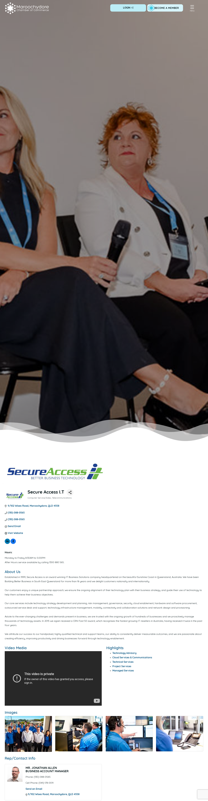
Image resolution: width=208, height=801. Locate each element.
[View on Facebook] (13, 543)
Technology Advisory (124, 653)
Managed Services (123, 671)
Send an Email (34, 789)
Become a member (166, 8)
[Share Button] (70, 492)
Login (127, 8)
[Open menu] (192, 7)
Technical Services (123, 662)
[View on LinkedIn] (7, 543)
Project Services (121, 666)
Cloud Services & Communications (132, 657)
